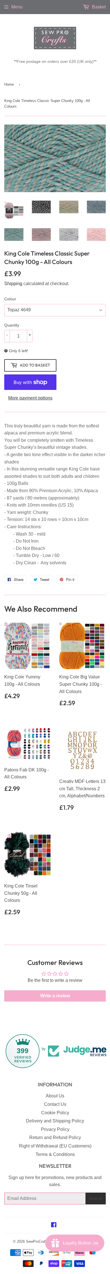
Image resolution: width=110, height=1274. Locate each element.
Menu (17, 7)
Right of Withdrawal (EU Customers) (55, 1146)
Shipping (13, 283)
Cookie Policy (55, 1112)
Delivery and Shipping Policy (55, 1120)
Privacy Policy (55, 1129)
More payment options (30, 398)
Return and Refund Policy (55, 1137)
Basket (98, 7)
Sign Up (95, 1199)
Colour (10, 299)
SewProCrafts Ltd (40, 1241)
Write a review (55, 995)
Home (9, 84)
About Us (55, 1095)
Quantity (11, 325)
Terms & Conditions (55, 1154)
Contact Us (55, 1104)
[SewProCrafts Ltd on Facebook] (54, 1225)
